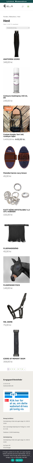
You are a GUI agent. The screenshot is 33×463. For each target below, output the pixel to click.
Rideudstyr (12, 17)
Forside (5, 17)
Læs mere (19, 460)
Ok (12, 460)
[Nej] (31, 456)
